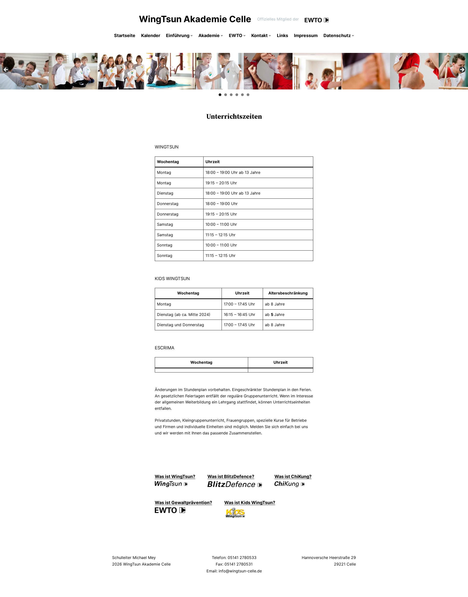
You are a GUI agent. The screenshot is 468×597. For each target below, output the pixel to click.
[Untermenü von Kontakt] (270, 35)
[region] (234, 71)
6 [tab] (248, 94)
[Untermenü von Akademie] (222, 35)
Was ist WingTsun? (175, 476)
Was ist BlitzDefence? (230, 476)
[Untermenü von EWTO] (244, 35)
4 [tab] (236, 94)
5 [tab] (242, 94)
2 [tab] (225, 94)
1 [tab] (220, 94)
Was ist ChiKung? (293, 476)
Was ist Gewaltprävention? (183, 502)
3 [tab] (231, 94)
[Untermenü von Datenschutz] (353, 35)
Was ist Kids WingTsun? (249, 502)
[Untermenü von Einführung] (191, 35)
